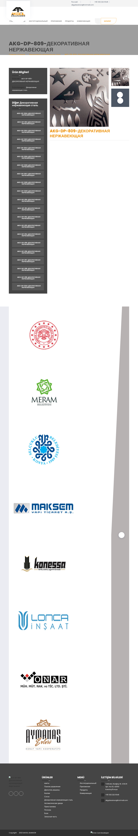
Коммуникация (83, 21)
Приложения (56, 21)
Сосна (46, 796)
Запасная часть (50, 817)
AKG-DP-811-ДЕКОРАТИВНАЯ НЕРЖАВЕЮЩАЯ (28, 209)
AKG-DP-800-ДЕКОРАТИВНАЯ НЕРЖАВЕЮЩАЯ (29, 114)
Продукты (69, 21)
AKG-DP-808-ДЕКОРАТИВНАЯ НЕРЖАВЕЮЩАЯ (29, 183)
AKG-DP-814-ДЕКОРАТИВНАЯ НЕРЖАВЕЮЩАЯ (28, 235)
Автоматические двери (53, 803)
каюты (46, 783)
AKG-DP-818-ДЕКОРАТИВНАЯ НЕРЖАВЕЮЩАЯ (28, 269)
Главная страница (17, 54)
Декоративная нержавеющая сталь (58, 800)
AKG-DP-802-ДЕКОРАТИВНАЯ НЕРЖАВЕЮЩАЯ (29, 131)
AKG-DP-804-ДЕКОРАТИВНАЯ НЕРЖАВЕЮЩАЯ (29, 149)
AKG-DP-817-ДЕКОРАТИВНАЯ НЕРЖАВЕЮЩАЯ (28, 261)
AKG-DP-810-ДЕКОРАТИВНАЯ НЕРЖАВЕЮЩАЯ (28, 200)
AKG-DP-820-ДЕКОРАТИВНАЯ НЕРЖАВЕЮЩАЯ (29, 287)
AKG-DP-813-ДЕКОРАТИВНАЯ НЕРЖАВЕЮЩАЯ (28, 226)
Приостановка (50, 807)
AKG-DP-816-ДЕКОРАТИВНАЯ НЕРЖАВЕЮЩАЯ (28, 252)
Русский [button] (74, 2)
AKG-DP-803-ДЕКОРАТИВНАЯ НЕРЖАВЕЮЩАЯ (29, 140)
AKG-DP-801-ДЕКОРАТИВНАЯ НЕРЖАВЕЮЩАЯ (28, 123)
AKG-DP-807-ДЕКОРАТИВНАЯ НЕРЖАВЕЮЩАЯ (29, 174)
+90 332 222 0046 (101, 2)
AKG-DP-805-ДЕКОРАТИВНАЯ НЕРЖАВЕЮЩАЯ (29, 157)
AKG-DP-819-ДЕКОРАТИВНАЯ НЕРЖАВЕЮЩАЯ (28, 278)
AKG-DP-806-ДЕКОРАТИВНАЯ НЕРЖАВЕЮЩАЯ (29, 166)
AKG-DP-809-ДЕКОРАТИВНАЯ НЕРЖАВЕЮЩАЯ (29, 192)
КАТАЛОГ (107, 21)
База (46, 813)
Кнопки (47, 793)
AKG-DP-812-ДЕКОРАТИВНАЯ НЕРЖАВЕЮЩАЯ (28, 218)
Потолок (47, 810)
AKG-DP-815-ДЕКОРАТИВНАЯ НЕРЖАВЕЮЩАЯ (28, 243)
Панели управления (52, 786)
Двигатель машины (52, 790)
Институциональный (38, 21)
